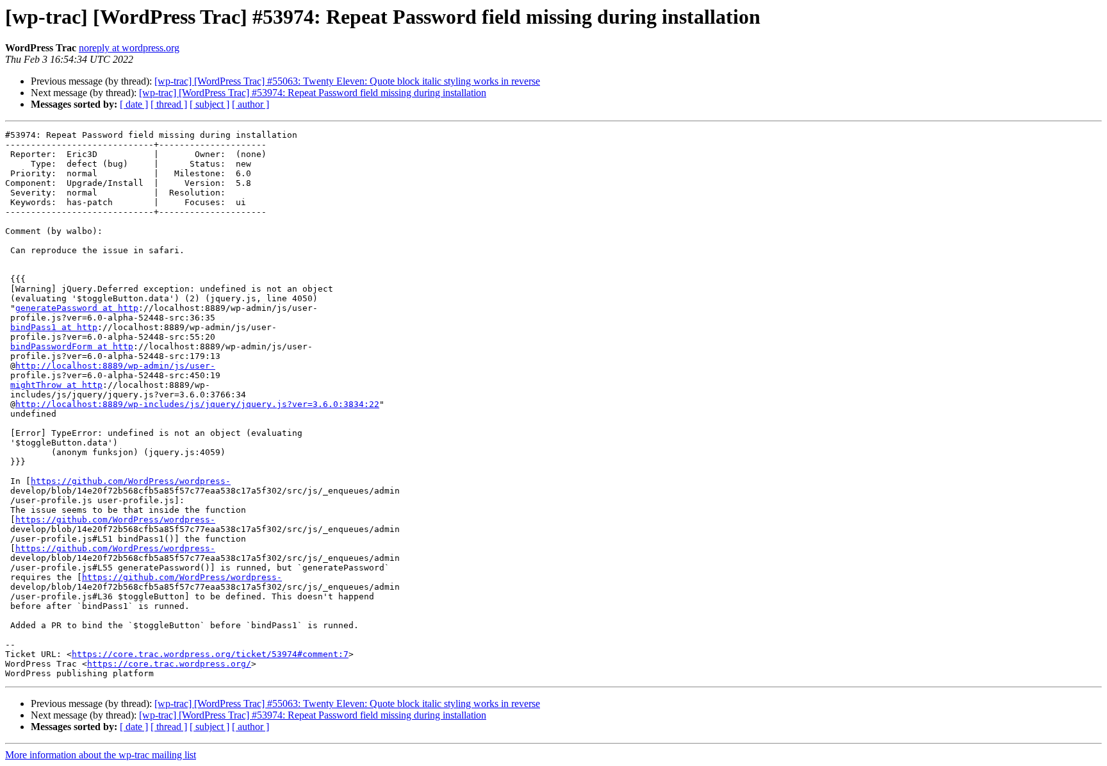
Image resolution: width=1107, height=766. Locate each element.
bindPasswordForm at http (71, 346)
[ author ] (250, 104)
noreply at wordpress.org (129, 47)
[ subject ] (209, 104)
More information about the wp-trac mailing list (100, 754)
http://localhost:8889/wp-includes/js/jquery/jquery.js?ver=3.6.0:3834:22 (197, 404)
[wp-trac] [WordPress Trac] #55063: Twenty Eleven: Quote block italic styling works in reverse (347, 81)
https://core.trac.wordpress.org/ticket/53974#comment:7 (210, 654)
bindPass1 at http (53, 327)
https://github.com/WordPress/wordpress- (131, 481)
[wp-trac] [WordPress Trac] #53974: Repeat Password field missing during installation (312, 92)
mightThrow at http (56, 385)
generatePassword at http (76, 308)
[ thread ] (169, 104)
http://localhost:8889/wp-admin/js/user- (115, 366)
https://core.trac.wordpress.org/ (169, 664)
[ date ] (134, 104)
